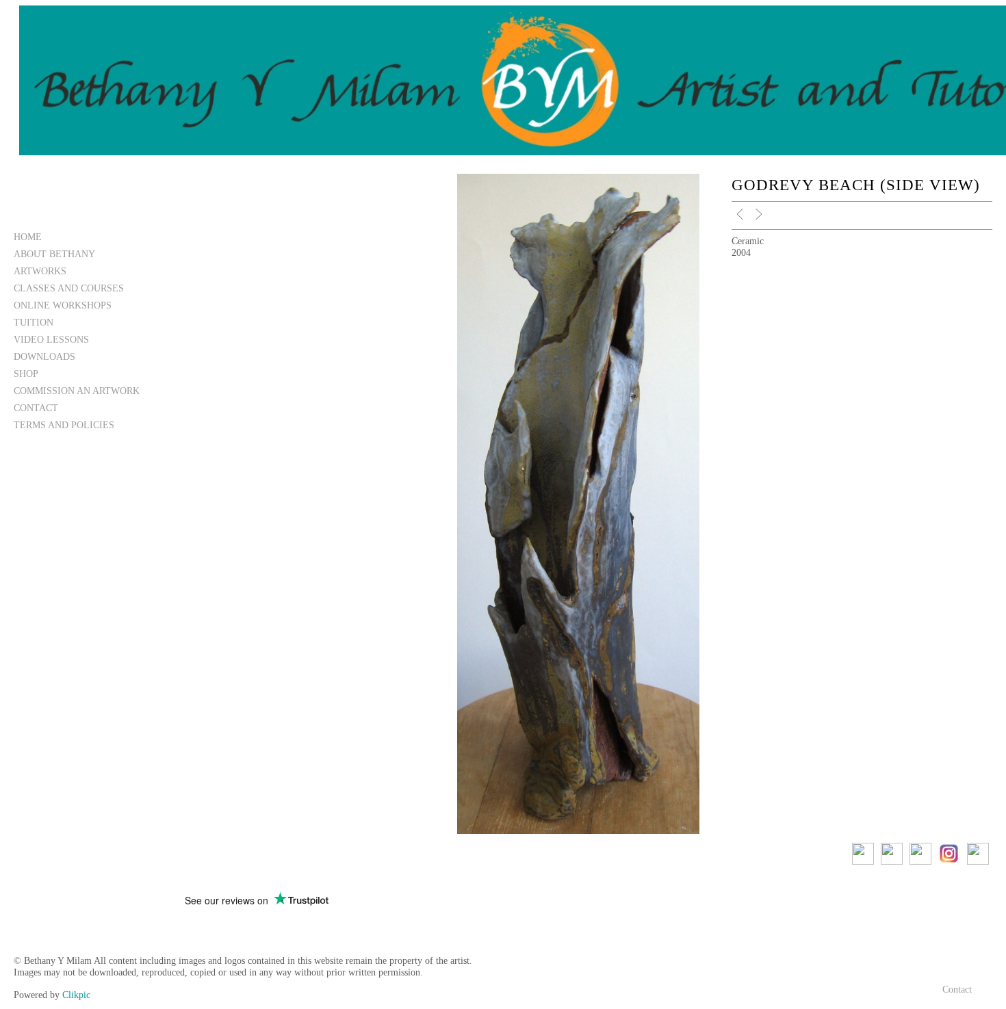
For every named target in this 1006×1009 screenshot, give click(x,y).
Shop (26, 373)
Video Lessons (51, 339)
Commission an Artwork (77, 390)
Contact (36, 407)
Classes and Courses (69, 288)
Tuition (33, 322)
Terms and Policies (64, 424)
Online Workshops (63, 305)
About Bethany (54, 253)
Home (28, 236)
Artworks (40, 270)
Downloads (44, 356)
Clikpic (76, 994)
